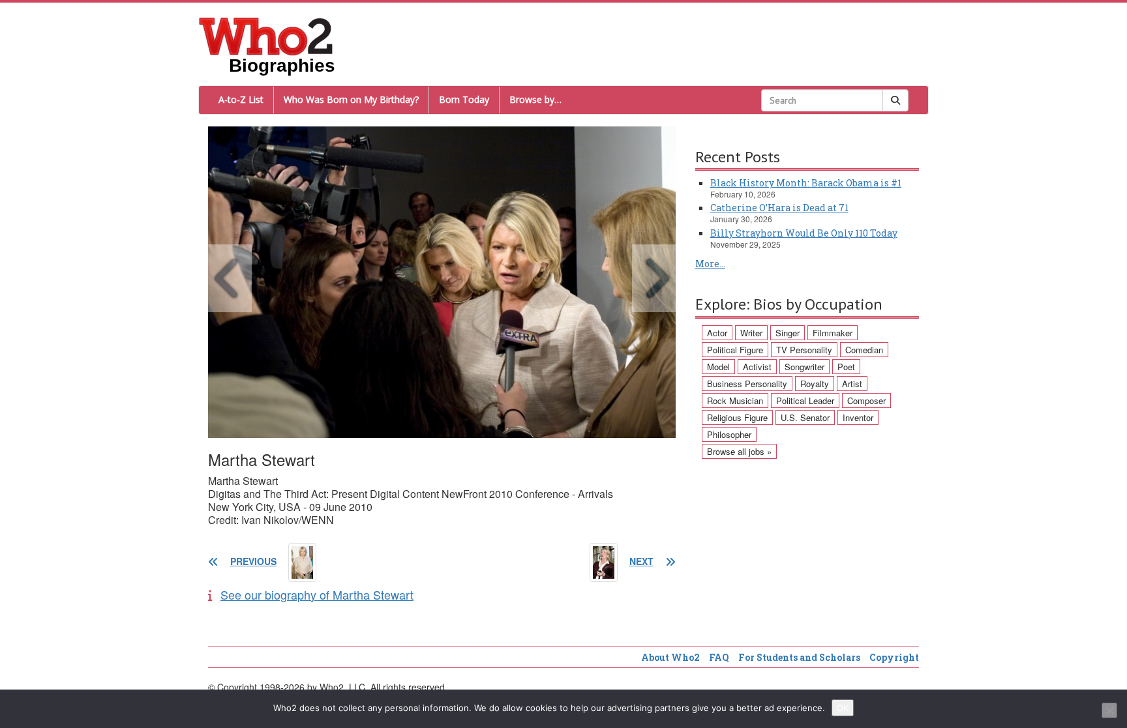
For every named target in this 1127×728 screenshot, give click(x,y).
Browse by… (535, 99)
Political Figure (735, 349)
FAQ (719, 657)
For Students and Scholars (799, 657)
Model (718, 366)
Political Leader (805, 400)
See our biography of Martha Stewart (316, 594)
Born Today (464, 99)
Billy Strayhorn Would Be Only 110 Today (803, 233)
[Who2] (266, 35)
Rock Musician (735, 400)
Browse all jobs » (739, 451)
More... (710, 263)
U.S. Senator (805, 417)
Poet (846, 366)
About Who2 (670, 657)
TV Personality (804, 349)
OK (843, 708)
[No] (1109, 710)
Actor (717, 333)
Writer (751, 333)
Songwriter (804, 366)
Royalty (814, 383)
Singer (787, 333)
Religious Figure (737, 417)
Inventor (858, 417)
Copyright (894, 657)
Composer (866, 400)
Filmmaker (832, 333)
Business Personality (747, 383)
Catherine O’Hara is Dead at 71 (779, 207)
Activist (757, 366)
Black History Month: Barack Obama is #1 (805, 183)
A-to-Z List (240, 99)
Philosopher (729, 434)
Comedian (864, 349)
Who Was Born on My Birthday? (351, 99)
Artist (852, 383)
